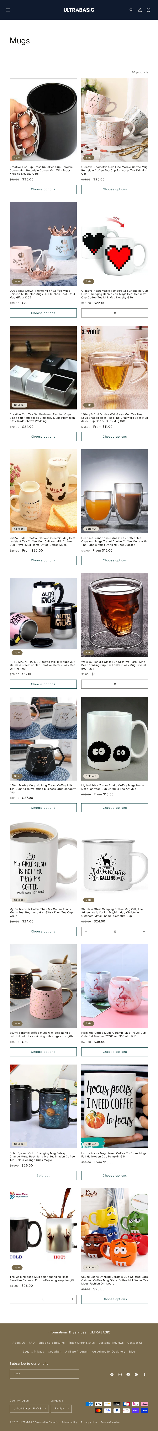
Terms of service (110, 1422)
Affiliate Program (76, 1351)
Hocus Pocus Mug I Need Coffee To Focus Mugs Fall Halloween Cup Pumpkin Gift (113, 1155)
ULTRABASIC (27, 1422)
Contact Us (135, 1342)
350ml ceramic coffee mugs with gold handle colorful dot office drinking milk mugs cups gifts (41, 1034)
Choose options (43, 189)
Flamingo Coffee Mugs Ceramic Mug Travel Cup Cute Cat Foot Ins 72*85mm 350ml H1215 (113, 1034)
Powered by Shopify (46, 1422)
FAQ (32, 1342)
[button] (8, 10)
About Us (19, 1342)
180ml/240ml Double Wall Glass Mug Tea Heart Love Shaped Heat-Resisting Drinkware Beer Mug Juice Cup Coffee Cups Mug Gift (114, 418)
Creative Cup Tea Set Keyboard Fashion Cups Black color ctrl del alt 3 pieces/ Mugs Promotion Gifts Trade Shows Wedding (42, 418)
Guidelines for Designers (108, 1351)
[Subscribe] (74, 1374)
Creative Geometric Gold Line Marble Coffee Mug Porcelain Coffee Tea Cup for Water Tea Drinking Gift (114, 170)
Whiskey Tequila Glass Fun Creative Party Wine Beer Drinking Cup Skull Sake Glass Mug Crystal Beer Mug (113, 665)
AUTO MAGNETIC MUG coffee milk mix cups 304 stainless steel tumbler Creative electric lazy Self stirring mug (43, 665)
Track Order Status (81, 1342)
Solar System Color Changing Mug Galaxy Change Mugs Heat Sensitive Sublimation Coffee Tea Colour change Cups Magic (42, 1156)
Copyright (54, 1351)
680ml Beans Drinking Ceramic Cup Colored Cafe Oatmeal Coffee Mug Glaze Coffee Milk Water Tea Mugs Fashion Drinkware (114, 1280)
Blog (132, 1351)
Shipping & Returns (52, 1342)
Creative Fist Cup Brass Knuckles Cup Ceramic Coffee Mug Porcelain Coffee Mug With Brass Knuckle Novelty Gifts (41, 170)
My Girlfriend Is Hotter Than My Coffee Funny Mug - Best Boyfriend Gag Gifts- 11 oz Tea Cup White (41, 912)
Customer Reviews (111, 1342)
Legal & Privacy (33, 1351)
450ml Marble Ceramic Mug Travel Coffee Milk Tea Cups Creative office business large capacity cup (43, 789)
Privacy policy (89, 1422)
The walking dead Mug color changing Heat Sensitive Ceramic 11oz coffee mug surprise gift (42, 1278)
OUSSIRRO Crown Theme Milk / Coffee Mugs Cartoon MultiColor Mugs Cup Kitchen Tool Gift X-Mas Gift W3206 (43, 294)
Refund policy (69, 1422)
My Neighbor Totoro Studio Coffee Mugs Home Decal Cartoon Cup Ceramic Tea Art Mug (112, 787)
